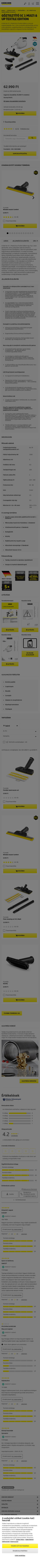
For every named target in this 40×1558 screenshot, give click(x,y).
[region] (20, 1536)
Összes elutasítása (20, 1551)
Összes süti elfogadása (20, 1546)
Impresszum (14, 1542)
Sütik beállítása (20, 1555)
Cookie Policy (20, 1539)
